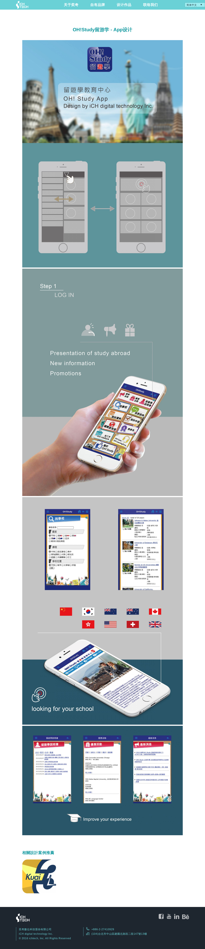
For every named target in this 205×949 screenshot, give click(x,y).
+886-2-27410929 (102, 929)
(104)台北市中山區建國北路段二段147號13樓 (119, 933)
